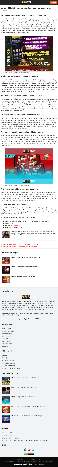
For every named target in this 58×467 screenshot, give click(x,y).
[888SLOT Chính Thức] (26, 2)
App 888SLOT (6, 339)
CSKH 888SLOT (7, 344)
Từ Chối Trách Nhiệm (8, 365)
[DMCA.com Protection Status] (29, 454)
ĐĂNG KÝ (53, 2)
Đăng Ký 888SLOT (7, 328)
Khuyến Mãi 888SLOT (8, 331)
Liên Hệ (4, 358)
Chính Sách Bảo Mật (8, 363)
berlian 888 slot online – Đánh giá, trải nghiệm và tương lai (20, 244)
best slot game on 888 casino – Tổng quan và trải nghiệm (20, 246)
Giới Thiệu (5, 355)
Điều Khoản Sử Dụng (8, 360)
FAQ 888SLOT (6, 346)
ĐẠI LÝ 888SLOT (7, 341)
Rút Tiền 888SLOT (7, 336)
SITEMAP (38, 459)
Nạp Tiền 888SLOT (8, 333)
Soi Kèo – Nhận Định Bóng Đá (11, 368)
